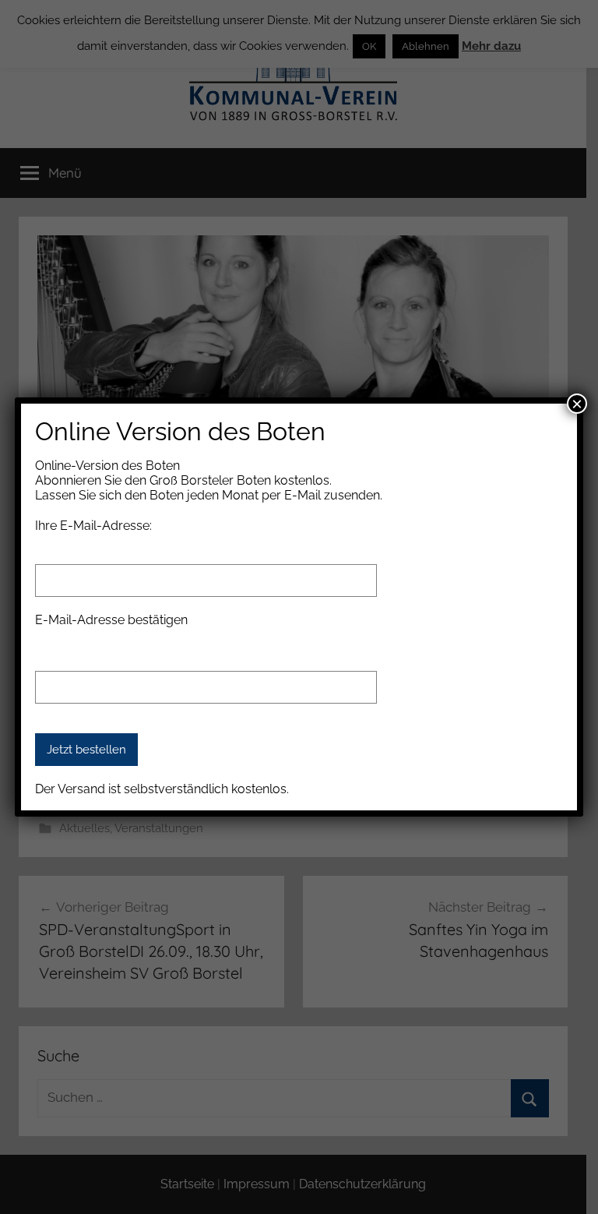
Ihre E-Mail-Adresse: (93, 525)
